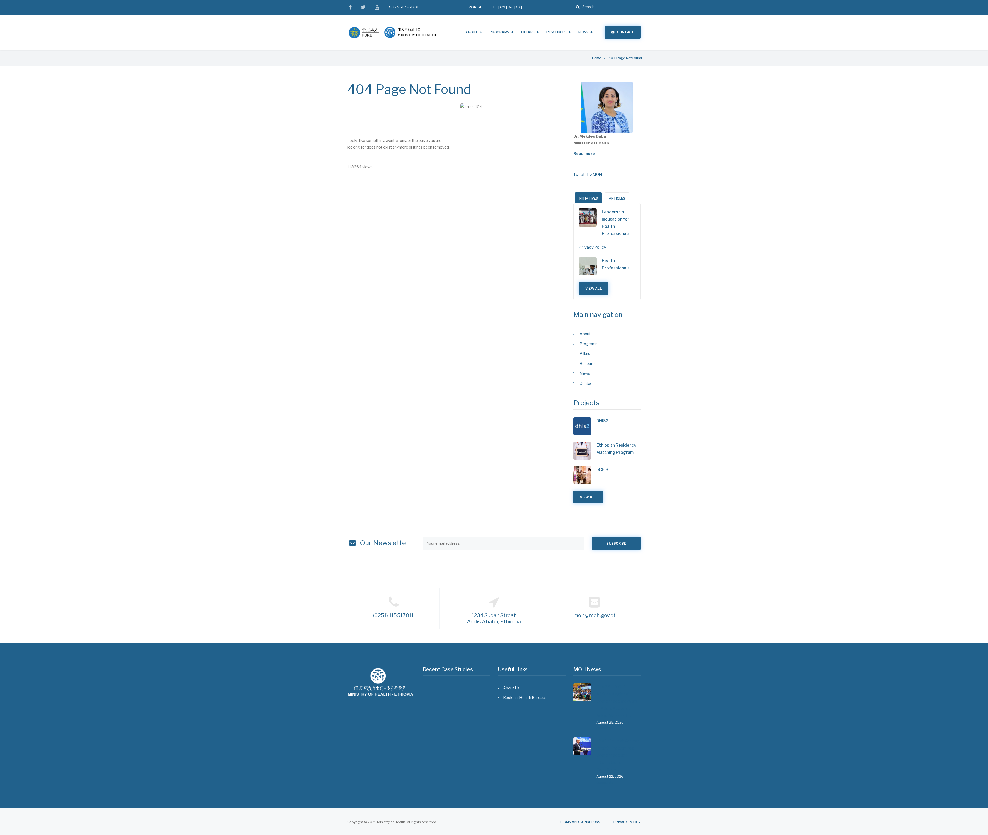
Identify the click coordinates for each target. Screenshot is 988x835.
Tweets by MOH (587, 174)
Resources (556, 32)
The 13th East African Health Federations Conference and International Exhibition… (617, 755)
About (471, 32)
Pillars (528, 32)
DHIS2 (602, 420)
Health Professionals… (617, 264)
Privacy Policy (592, 247)
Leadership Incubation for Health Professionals (616, 223)
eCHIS (602, 469)
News (583, 32)
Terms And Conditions (579, 822)
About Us (511, 688)
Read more (584, 153)
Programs (499, 32)
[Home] (392, 32)
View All (593, 288)
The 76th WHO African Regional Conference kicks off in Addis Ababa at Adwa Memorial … (616, 701)
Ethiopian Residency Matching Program (616, 449)
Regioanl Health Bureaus (524, 697)
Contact (625, 32)
